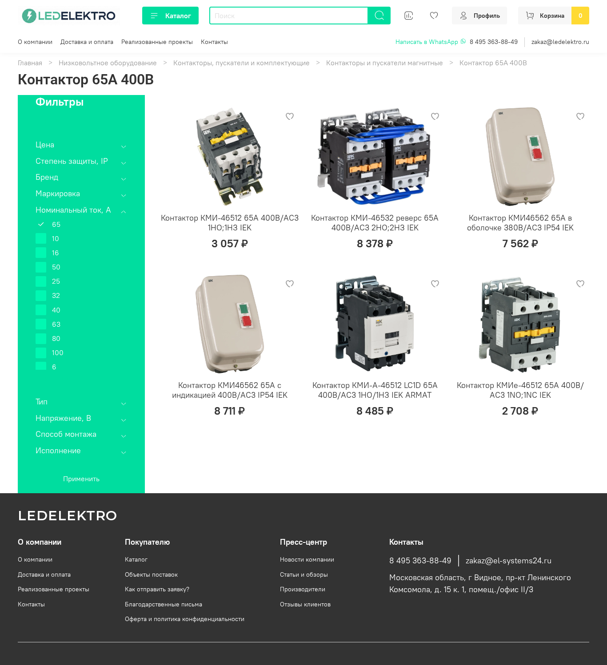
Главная (30, 62)
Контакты (214, 42)
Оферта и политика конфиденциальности (184, 619)
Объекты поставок (151, 574)
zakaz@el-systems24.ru (508, 561)
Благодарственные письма (163, 604)
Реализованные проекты (157, 42)
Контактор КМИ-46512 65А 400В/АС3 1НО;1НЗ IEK (230, 223)
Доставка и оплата (86, 42)
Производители (302, 589)
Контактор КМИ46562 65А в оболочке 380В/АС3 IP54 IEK (520, 223)
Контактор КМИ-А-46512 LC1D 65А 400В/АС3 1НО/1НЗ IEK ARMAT (375, 390)
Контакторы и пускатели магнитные (384, 62)
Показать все (57, 378)
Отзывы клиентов (305, 604)
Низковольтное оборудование (108, 62)
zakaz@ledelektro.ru (560, 42)
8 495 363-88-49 (494, 42)
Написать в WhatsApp (427, 42)
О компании (35, 42)
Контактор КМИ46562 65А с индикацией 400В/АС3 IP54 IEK (230, 390)
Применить (81, 478)
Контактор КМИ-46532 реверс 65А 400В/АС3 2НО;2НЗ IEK (375, 223)
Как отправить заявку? (157, 589)
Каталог (178, 15)
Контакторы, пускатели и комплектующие (241, 62)
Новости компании (307, 559)
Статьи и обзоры (304, 574)
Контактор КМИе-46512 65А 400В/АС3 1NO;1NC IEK (520, 390)
